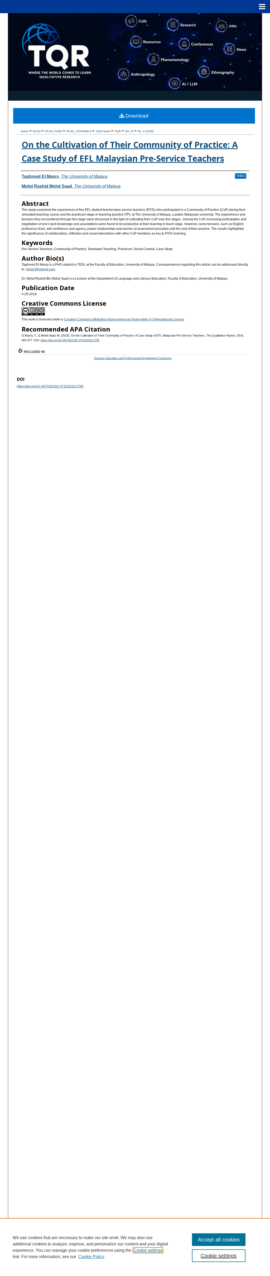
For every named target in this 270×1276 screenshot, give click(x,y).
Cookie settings (147, 1250)
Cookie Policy (91, 1256)
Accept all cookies (219, 1240)
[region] (135, 1247)
